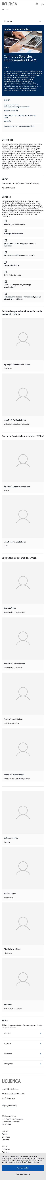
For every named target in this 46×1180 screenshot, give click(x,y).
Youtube (23, 1043)
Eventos (5, 1134)
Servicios (5, 9)
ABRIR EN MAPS (10, 188)
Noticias (5, 1131)
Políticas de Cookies (32, 1162)
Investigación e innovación (12, 1119)
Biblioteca (6, 1137)
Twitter (4, 1147)
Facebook (23, 1053)
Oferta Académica (9, 1116)
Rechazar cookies (23, 1174)
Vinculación (6, 1125)
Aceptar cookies (23, 1168)
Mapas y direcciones (9, 1106)
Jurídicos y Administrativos (17, 29)
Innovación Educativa (11, 1122)
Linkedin (23, 1033)
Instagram (23, 1064)
